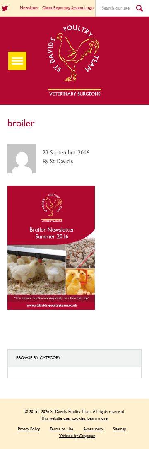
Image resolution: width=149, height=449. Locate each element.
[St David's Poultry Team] (74, 95)
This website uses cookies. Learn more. (74, 418)
